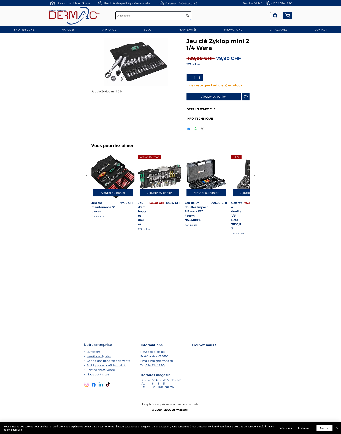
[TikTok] (107, 385)
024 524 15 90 (155, 365)
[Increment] (199, 77)
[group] (170, 242)
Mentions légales (99, 356)
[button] (24, 29)
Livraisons (94, 351)
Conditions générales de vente (109, 360)
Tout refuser (304, 428)
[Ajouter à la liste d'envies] (246, 96)
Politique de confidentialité (106, 365)
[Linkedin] (100, 385)
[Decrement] (189, 77)
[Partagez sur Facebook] (189, 129)
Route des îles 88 (152, 351)
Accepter (324, 428)
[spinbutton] (194, 77)
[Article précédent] (86, 176)
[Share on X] (202, 129)
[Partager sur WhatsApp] (195, 129)
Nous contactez (98, 374)
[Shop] (287, 15)
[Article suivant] (255, 176)
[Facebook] (93, 385)
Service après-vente (101, 370)
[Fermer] (337, 428)
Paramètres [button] (285, 428)
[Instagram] (86, 385)
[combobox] (153, 15)
